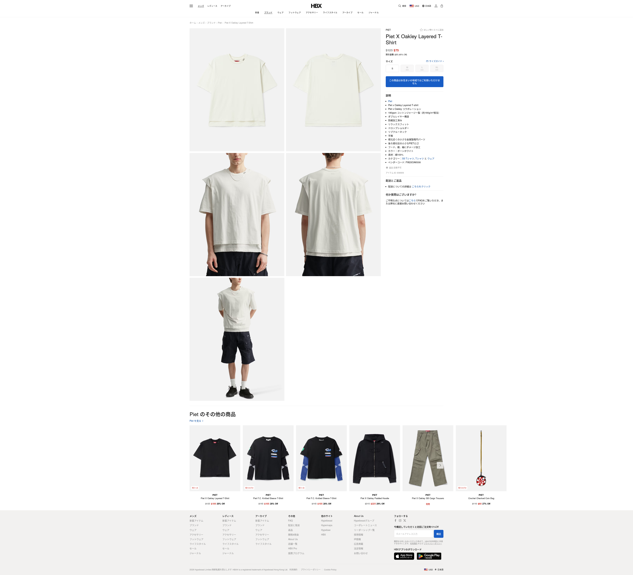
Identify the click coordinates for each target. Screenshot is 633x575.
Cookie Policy (330, 569)
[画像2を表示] (333, 89)
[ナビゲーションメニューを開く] (191, 6)
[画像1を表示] (237, 89)
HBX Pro (292, 548)
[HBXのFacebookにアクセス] (395, 520)
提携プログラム (296, 553)
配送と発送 (294, 525)
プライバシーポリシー (433, 543)
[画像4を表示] (333, 214)
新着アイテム (196, 520)
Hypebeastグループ (364, 520)
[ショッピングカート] (441, 6)
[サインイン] (436, 6)
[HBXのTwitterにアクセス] (404, 520)
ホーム (193, 22)
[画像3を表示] (237, 214)
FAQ (290, 520)
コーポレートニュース (365, 525)
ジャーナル (195, 553)
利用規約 (413, 543)
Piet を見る (195, 421)
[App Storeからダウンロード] (404, 556)
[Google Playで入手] (429, 556)
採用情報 (358, 534)
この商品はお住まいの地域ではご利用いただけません (414, 82)
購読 (438, 533)
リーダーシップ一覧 (364, 529)
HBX (323, 534)
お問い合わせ (361, 553)
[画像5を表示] (237, 339)
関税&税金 (293, 534)
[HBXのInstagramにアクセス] (400, 520)
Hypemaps (326, 525)
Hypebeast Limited (203, 569)
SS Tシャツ (408, 158)
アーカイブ (226, 6)
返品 (290, 529)
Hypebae (326, 529)
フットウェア (196, 539)
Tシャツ (419, 158)
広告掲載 (358, 543)
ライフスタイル (198, 543)
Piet (220, 22)
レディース (212, 6)
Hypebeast (326, 520)
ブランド (211, 22)
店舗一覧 (292, 543)
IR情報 (357, 539)
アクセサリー (196, 534)
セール (193, 548)
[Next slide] (440, 465)
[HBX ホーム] (316, 5)
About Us (293, 539)
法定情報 (358, 548)
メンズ (201, 6)
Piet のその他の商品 (213, 414)
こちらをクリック (421, 186)
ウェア (430, 158)
